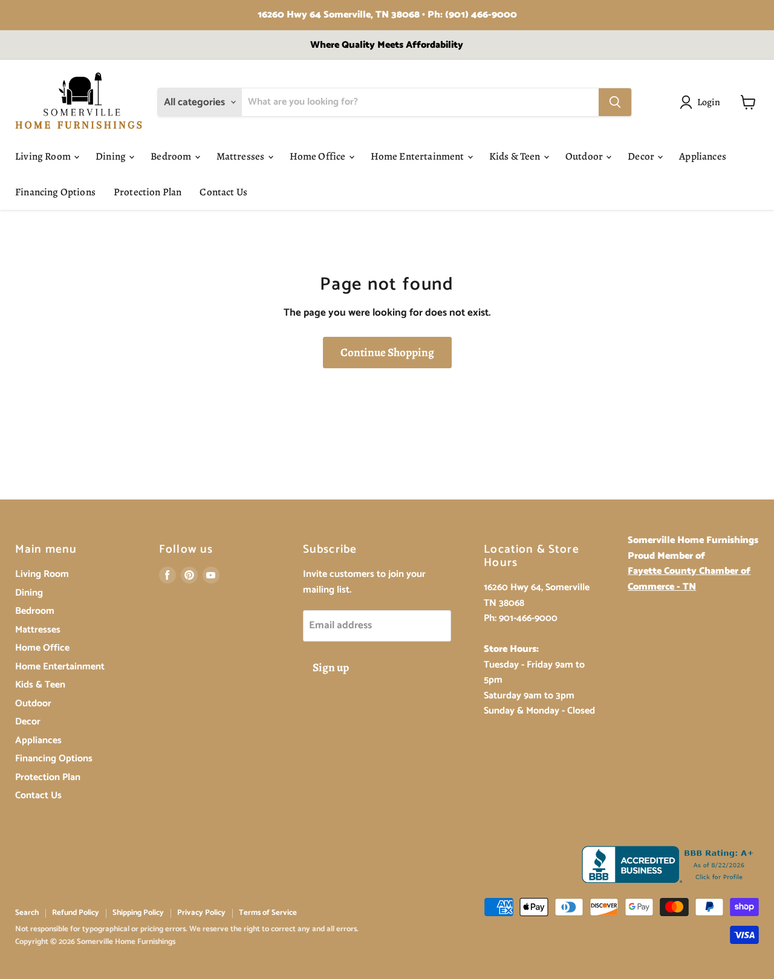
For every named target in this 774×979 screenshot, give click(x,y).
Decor (642, 156)
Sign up (331, 667)
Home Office (319, 156)
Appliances (702, 156)
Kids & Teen (515, 156)
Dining (112, 156)
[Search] (615, 102)
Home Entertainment (418, 156)
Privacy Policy (201, 912)
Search (27, 912)
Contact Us (223, 192)
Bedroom (172, 156)
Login (709, 102)
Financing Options (55, 192)
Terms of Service (268, 912)
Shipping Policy (138, 912)
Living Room (44, 156)
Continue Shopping (387, 352)
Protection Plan (148, 192)
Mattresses (241, 156)
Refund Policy (75, 912)
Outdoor (585, 156)
